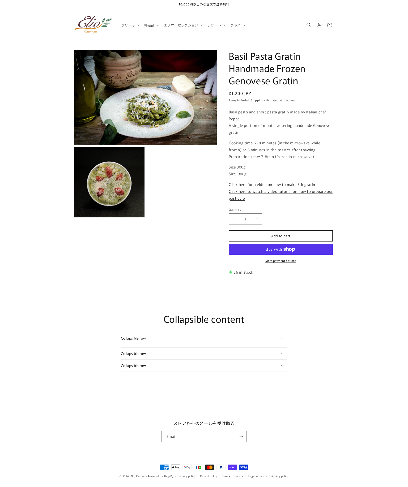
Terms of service (233, 476)
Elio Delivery (139, 476)
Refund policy (208, 476)
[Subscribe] (241, 436)
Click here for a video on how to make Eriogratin (272, 184)
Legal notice (256, 476)
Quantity (235, 209)
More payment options (280, 261)
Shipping (257, 100)
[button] (130, 25)
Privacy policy (187, 476)
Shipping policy (279, 476)
